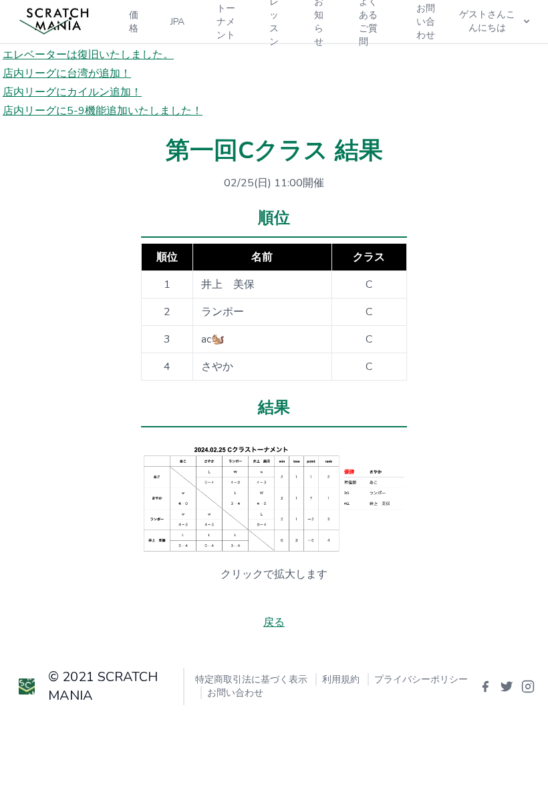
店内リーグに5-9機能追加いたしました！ (102, 111)
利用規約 (341, 679)
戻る (274, 622)
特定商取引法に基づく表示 (251, 679)
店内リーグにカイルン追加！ (72, 92)
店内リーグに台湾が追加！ (67, 73)
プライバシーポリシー (421, 679)
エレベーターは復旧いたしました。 (88, 54)
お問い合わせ (235, 692)
